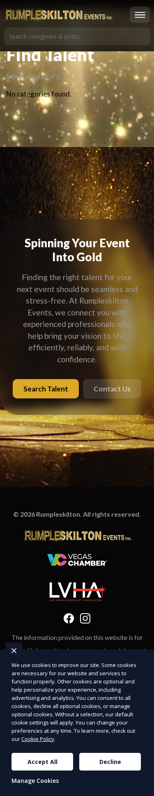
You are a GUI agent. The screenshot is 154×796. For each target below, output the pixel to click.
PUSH (141, 788)
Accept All (42, 762)
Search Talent (45, 388)
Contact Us (112, 388)
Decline (110, 762)
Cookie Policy (37, 739)
